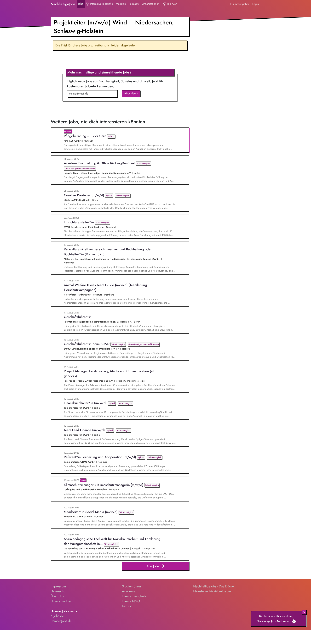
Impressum (58, 586)
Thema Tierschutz (134, 596)
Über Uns (57, 596)
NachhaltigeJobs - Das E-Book (213, 586)
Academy (128, 591)
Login (255, 4)
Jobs (80, 4)
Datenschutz (59, 591)
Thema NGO (131, 601)
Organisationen (150, 4)
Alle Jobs (153, 566)
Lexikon (127, 606)
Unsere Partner (61, 601)
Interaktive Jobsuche (101, 4)
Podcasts (134, 4)
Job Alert (172, 4)
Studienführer (131, 586)
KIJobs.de (57, 615)
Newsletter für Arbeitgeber (212, 591)
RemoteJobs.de (61, 621)
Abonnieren (131, 93)
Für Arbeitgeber (239, 4)
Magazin (121, 4)
